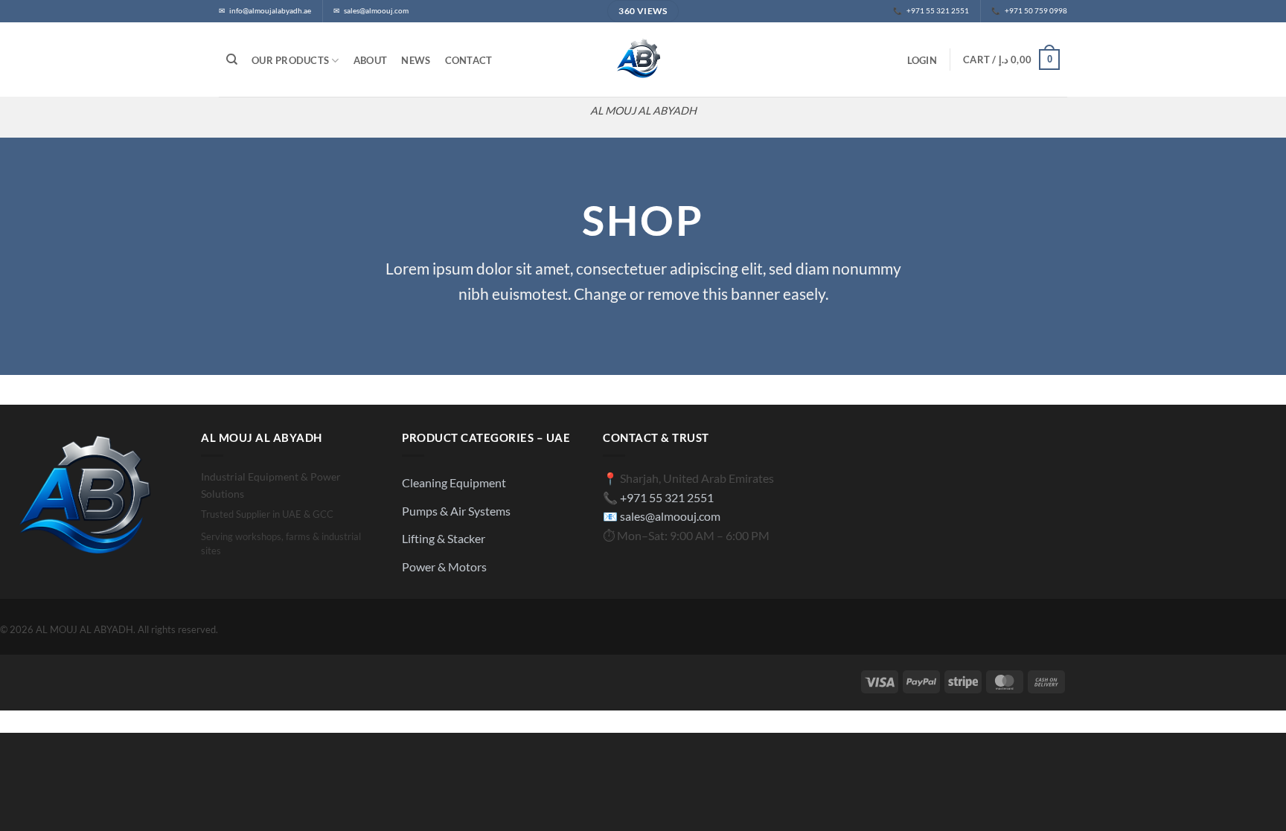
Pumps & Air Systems (456, 511)
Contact (469, 60)
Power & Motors (444, 566)
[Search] (232, 59)
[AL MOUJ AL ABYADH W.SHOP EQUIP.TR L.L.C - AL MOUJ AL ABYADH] (643, 59)
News (415, 60)
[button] (922, 60)
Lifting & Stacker (443, 538)
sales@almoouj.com (670, 516)
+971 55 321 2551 (667, 497)
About (370, 60)
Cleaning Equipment (454, 482)
